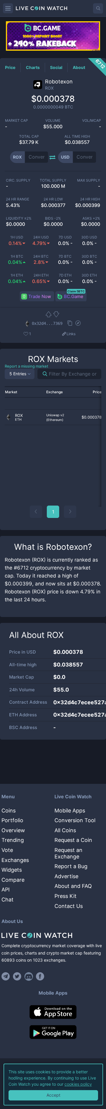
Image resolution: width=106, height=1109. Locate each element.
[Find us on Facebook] (40, 976)
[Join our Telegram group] (6, 976)
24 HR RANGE (17, 199)
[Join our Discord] (28, 976)
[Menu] (8, 8)
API (5, 889)
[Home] (53, 935)
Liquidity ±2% (19, 218)
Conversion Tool (74, 820)
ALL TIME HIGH (77, 136)
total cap (29, 136)
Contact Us (68, 906)
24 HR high (90, 199)
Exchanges (15, 860)
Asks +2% (91, 218)
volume (52, 121)
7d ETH (65, 275)
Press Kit (65, 896)
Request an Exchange (68, 853)
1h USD (16, 237)
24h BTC (41, 256)
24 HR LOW (53, 199)
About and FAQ (73, 886)
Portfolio (12, 820)
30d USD (89, 237)
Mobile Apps (69, 810)
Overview (13, 830)
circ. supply (18, 180)
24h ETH (41, 275)
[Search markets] (42, 374)
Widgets (11, 870)
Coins (8, 810)
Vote (7, 850)
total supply (53, 180)
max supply (88, 180)
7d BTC (65, 256)
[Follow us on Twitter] (17, 976)
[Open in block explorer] (78, 323)
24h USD (41, 237)
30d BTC (89, 256)
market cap (16, 121)
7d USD (65, 237)
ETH (18, 420)
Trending (12, 840)
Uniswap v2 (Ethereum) (55, 417)
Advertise (66, 876)
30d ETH (89, 275)
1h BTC (17, 256)
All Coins (65, 830)
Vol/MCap (91, 121)
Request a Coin (73, 840)
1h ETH (17, 275)
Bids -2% (53, 218)
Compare (12, 880)
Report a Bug (70, 866)
